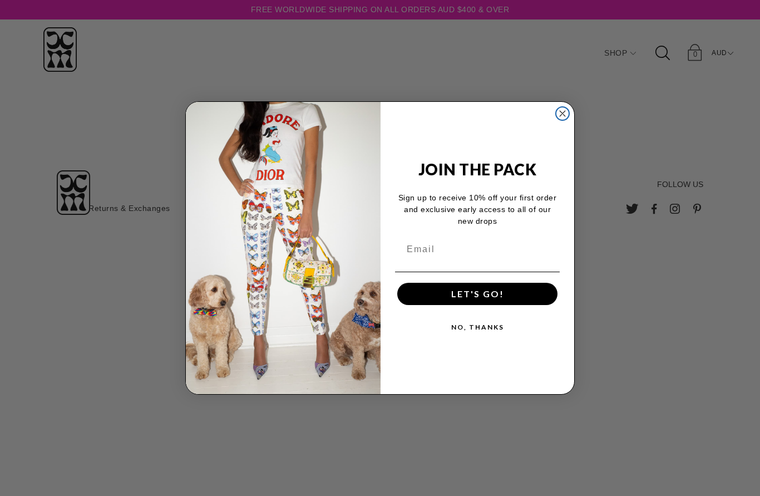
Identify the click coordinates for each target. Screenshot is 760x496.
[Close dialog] (562, 113)
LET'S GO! (477, 293)
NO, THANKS (477, 327)
